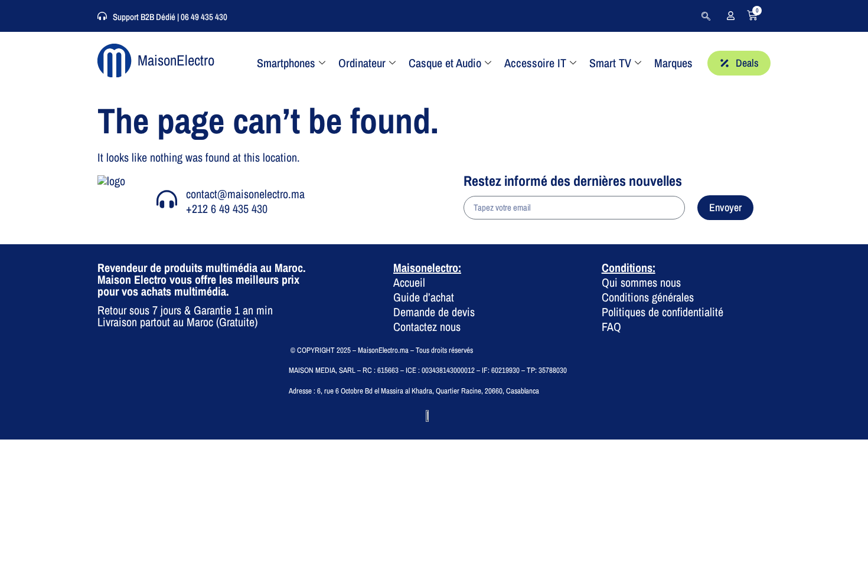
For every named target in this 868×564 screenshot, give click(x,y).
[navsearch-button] (705, 16)
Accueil (409, 282)
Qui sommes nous (641, 282)
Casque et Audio (445, 63)
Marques (673, 63)
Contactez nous (427, 327)
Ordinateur (362, 63)
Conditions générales (648, 297)
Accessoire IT (535, 63)
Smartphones (286, 63)
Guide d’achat (423, 297)
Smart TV (610, 63)
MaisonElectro (176, 60)
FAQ (611, 327)
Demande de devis (434, 312)
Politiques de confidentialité (662, 312)
